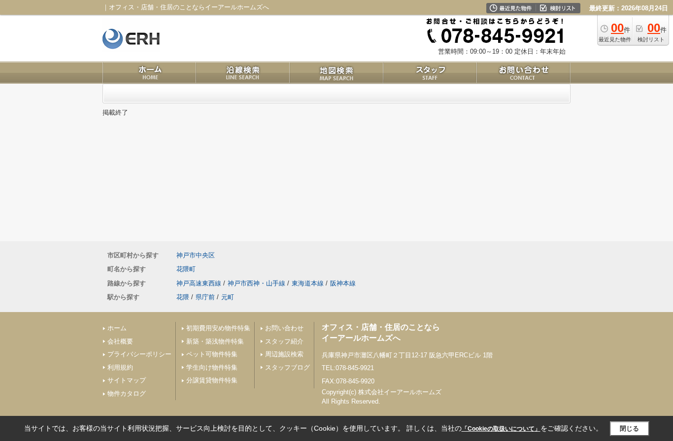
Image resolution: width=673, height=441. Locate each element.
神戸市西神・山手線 (256, 283)
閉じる (629, 428)
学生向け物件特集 (211, 367)
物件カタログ (126, 393)
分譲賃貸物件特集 (211, 380)
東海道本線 (308, 283)
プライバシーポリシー (139, 354)
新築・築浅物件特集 (215, 341)
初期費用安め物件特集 (218, 328)
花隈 (182, 297)
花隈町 (186, 269)
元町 (227, 297)
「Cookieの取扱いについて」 (501, 428)
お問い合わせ (284, 328)
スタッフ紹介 (284, 341)
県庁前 (205, 297)
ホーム (117, 328)
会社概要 (120, 341)
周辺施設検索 (284, 354)
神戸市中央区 (195, 255)
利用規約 (120, 367)
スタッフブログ (287, 367)
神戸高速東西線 (198, 283)
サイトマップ (126, 380)
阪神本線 (343, 283)
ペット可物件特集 (211, 354)
